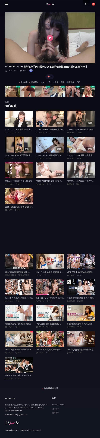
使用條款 (55, 409)
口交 (50, 82)
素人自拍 (24, 82)
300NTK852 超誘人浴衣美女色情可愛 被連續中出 (25, 207)
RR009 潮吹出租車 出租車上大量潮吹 (20, 350)
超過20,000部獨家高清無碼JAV (17, 272)
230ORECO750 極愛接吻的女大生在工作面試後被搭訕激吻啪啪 (30, 129)
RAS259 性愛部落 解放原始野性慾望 (50, 350)
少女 (44, 82)
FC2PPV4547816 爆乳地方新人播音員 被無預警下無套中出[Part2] (62, 181)
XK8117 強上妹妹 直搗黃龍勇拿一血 (50, 272)
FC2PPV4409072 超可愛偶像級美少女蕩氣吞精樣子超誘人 (28, 155)
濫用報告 (55, 413)
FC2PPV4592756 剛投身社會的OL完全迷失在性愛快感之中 (60, 129)
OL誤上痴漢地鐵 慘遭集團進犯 (48, 324)
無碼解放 (34, 82)
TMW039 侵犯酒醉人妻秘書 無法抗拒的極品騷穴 (24, 375)
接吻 (62, 82)
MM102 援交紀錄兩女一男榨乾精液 (81, 350)
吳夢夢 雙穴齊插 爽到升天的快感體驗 (82, 298)
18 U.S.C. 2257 (58, 405)
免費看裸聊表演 (51, 388)
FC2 (78, 82)
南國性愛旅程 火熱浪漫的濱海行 (18, 324)
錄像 (56, 82)
